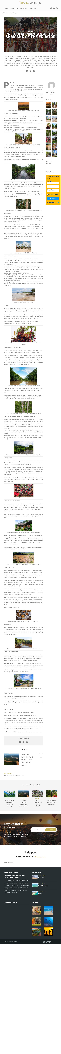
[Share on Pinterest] (34, 71)
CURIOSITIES (32, 8)
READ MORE (14, 892)
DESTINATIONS (14, 8)
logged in (12, 775)
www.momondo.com (25, 731)
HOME (6, 8)
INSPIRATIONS (23, 8)
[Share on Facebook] (27, 71)
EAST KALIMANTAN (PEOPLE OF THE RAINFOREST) (51, 802)
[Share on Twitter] (30, 71)
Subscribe (50, 830)
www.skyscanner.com (36, 731)
